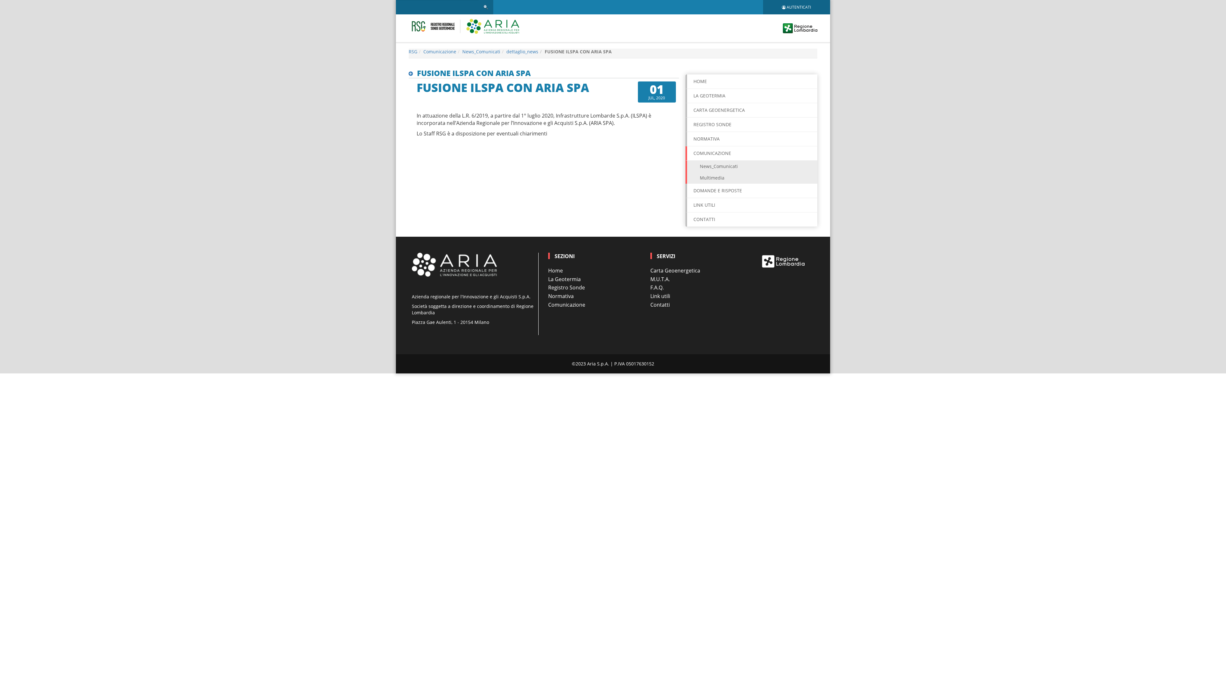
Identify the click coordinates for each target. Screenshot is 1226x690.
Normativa (706, 139)
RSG (413, 52)
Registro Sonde (712, 124)
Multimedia (712, 178)
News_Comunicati (481, 52)
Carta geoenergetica (719, 110)
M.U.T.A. (660, 279)
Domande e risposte (717, 191)
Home (700, 81)
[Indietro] (412, 74)
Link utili (704, 205)
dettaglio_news (522, 52)
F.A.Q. (657, 287)
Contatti (704, 219)
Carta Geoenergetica (675, 270)
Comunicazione (439, 52)
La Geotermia (709, 96)
